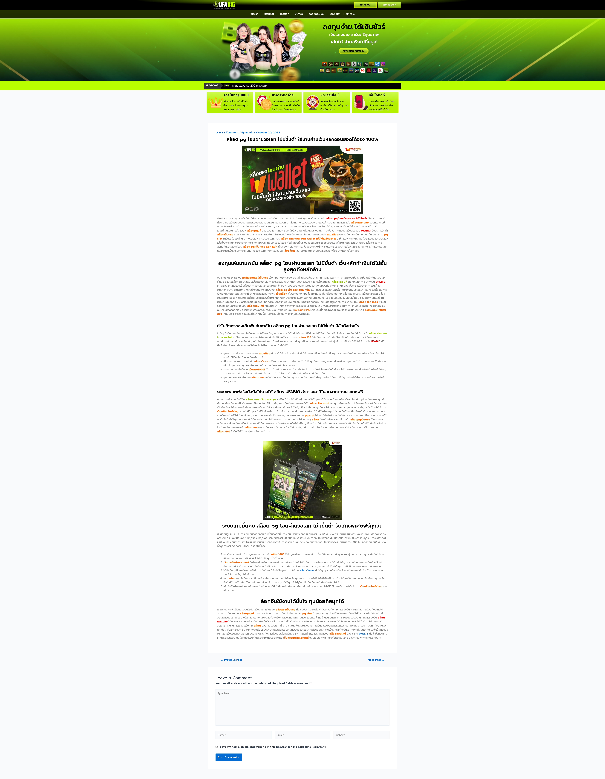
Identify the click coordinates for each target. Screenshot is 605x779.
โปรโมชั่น (269, 14)
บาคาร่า (299, 14)
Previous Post (231, 660)
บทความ (350, 14)
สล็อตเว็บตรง (307, 570)
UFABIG (363, 634)
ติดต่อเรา (335, 14)
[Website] (361, 736)
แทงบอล (284, 14)
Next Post (376, 660)
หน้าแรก (254, 14)
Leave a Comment (227, 132)
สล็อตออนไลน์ (316, 14)
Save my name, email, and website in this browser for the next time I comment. (273, 747)
